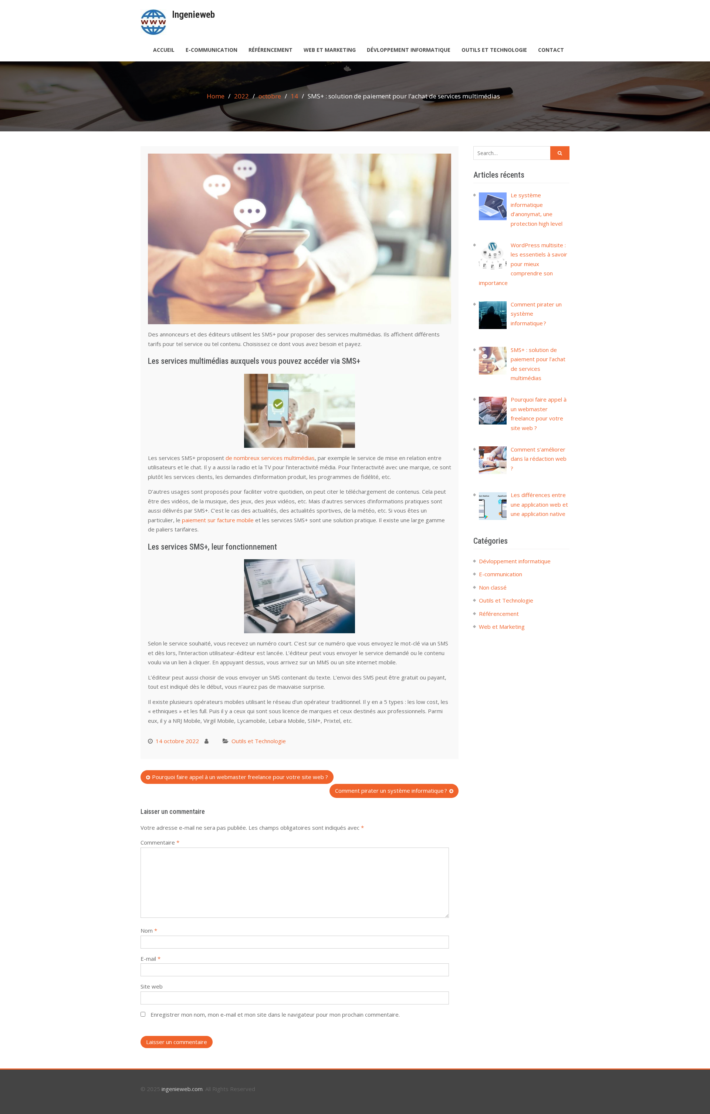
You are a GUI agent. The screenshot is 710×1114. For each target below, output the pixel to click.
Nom (149, 930)
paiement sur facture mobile (218, 520)
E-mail (150, 958)
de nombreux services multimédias (270, 458)
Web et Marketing (330, 49)
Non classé (493, 587)
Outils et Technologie (494, 49)
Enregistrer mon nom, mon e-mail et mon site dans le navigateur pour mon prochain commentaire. (275, 1014)
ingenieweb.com (182, 1089)
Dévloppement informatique (408, 49)
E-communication (211, 49)
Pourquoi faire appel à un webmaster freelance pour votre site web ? (240, 777)
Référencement (270, 49)
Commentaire (160, 842)
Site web (152, 986)
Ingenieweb (193, 14)
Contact (551, 49)
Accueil (164, 49)
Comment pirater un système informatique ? (391, 790)
